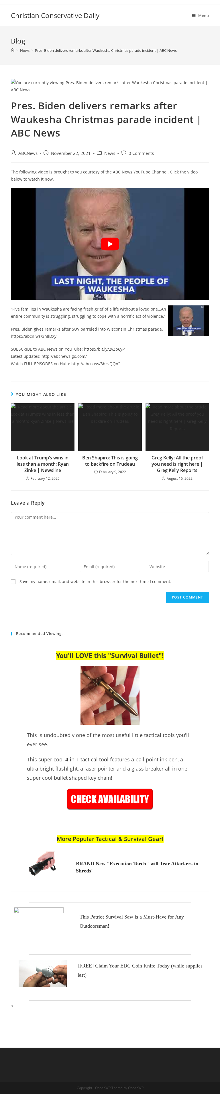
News (109, 153)
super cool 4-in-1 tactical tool (73, 759)
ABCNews (28, 153)
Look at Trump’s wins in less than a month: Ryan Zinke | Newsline (43, 464)
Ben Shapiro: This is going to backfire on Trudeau (110, 461)
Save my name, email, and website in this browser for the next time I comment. (95, 581)
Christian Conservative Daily (55, 15)
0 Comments (141, 153)
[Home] (13, 50)
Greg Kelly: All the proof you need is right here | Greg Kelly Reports (177, 464)
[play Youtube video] (110, 244)
